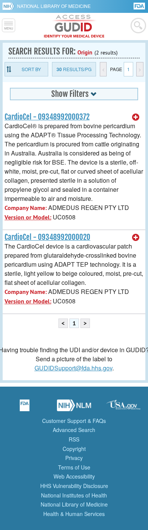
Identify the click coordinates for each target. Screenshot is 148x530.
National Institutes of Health (74, 495)
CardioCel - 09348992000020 (47, 237)
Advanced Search (74, 430)
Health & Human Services (74, 514)
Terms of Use (74, 467)
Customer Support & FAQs (74, 420)
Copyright (74, 448)
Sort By (31, 69)
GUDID (74, 26)
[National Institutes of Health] (9, 6)
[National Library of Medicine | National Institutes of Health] (74, 407)
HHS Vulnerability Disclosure (74, 486)
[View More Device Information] (136, 117)
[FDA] (140, 5)
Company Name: (26, 208)
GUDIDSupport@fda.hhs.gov (73, 368)
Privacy (74, 458)
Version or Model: (28, 217)
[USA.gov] (123, 407)
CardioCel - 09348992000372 (47, 116)
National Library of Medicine (54, 6)
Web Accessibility (74, 476)
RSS (74, 439)
